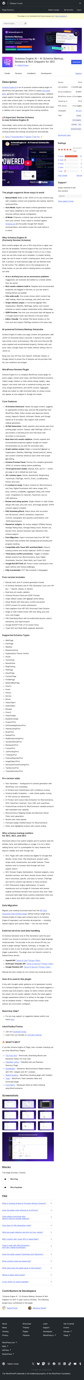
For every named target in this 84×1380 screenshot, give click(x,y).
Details (7, 73)
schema (74, 124)
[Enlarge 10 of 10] (51, 1135)
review (78, 115)
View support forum (66, 201)
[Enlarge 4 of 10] (15, 1113)
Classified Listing (12, 1062)
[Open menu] (80, 3)
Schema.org (10, 224)
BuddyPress (8, 1354)
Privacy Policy (34, 960)
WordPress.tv (49, 1335)
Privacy (5, 1335)
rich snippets (77, 120)
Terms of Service (33, 964)
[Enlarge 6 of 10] (51, 1113)
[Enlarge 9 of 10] (51, 1124)
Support (78, 73)
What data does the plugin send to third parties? (21, 1268)
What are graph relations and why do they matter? (22, 1232)
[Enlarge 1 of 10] (15, 1102)
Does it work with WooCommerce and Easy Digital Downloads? (15, 1246)
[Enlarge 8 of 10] (33, 1124)
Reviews (18, 73)
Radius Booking (11, 1075)
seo (79, 124)
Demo (7, 137)
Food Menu (10, 1085)
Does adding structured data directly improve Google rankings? (15, 1217)
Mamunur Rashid (39, 1308)
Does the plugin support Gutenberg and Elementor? (22, 1254)
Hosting (5, 1331)
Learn (45, 1324)
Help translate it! (61, 16)
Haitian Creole (13, 1364)
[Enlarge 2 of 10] (33, 1102)
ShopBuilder (10, 1069)
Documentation (17, 137)
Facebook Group (19, 1032)
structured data (76, 129)
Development (46, 73)
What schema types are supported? (16, 1261)
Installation (31, 73)
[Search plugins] (25, 23)
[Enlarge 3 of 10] (51, 1102)
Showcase (27, 1324)
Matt (5, 1346)
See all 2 (79, 111)
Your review (62, 175)
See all (79, 175)
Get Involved (69, 1324)
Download (76, 62)
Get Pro (36, 137)
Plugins (25, 1331)
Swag (67, 1335)
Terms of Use (21, 960)
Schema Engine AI (9, 87)
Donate (68, 1331)
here (12, 1019)
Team (7, 1078)
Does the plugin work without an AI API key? (20, 1210)
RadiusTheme (23, 65)
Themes (26, 1327)
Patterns (26, 1335)
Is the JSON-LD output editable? (15, 1282)
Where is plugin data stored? (13, 1275)
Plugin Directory (8, 10)
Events (66, 1327)
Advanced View (64, 135)
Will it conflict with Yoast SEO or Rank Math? (20, 1239)
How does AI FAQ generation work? (16, 1225)
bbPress (6, 1350)
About (4, 1324)
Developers (47, 1331)
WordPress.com (9, 1342)
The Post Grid (11, 1055)
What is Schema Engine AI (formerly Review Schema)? (24, 1203)
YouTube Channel (34, 1035)
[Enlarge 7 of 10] (15, 1124)
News (4, 1327)
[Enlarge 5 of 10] (33, 1113)
